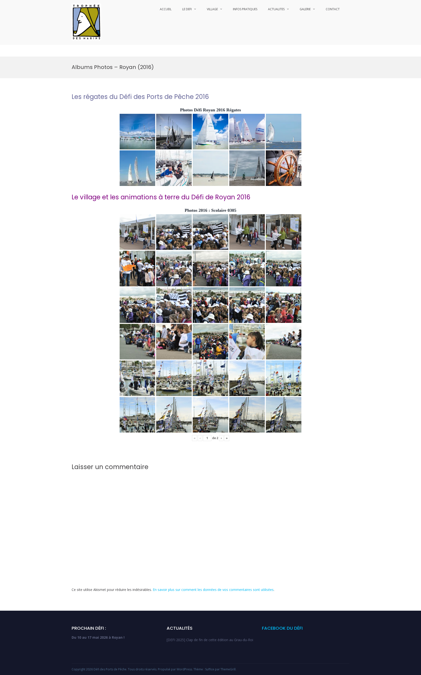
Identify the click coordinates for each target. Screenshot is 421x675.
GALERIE (305, 9)
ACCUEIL (166, 9)
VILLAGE (212, 9)
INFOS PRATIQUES (245, 9)
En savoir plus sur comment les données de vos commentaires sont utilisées (213, 589)
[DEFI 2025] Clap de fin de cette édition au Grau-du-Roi (210, 639)
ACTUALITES (276, 9)
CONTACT (333, 9)
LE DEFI (187, 9)
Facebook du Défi (282, 628)
